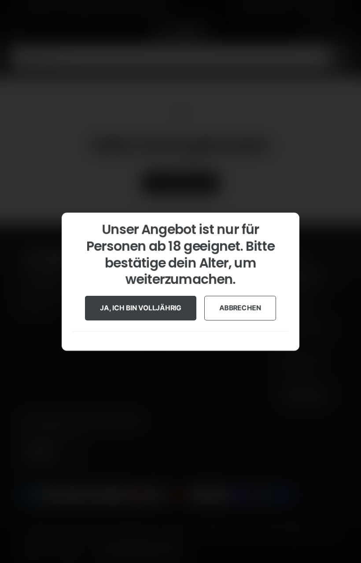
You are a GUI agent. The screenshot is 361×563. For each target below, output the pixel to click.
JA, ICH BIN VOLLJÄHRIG (140, 307)
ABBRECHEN (240, 307)
